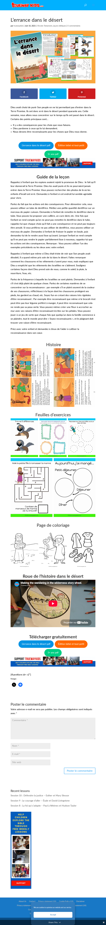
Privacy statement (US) (47, 901)
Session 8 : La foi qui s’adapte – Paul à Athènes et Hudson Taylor (44, 806)
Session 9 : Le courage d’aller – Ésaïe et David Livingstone (40, 801)
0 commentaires (73, 26)
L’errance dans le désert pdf (36, 145)
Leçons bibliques (59, 26)
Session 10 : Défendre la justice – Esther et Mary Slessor (40, 796)
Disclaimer (80, 901)
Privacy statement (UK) (77, 906)
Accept (53, 915)
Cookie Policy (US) (66, 901)
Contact (32, 901)
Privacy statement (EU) (26, 906)
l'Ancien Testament (44, 26)
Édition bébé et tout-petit (71, 145)
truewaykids (18, 26)
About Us (22, 901)
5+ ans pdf (53, 154)
